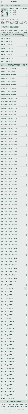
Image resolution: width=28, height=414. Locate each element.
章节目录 (14, 27)
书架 (2, 2)
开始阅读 (5, 27)
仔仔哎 (14, 11)
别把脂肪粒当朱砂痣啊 (9, 406)
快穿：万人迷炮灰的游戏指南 (13, 5)
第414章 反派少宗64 (12, 19)
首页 (2, 5)
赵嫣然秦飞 (10, 404)
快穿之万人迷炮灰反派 (13, 30)
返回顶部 (25, 288)
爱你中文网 (14, 2)
